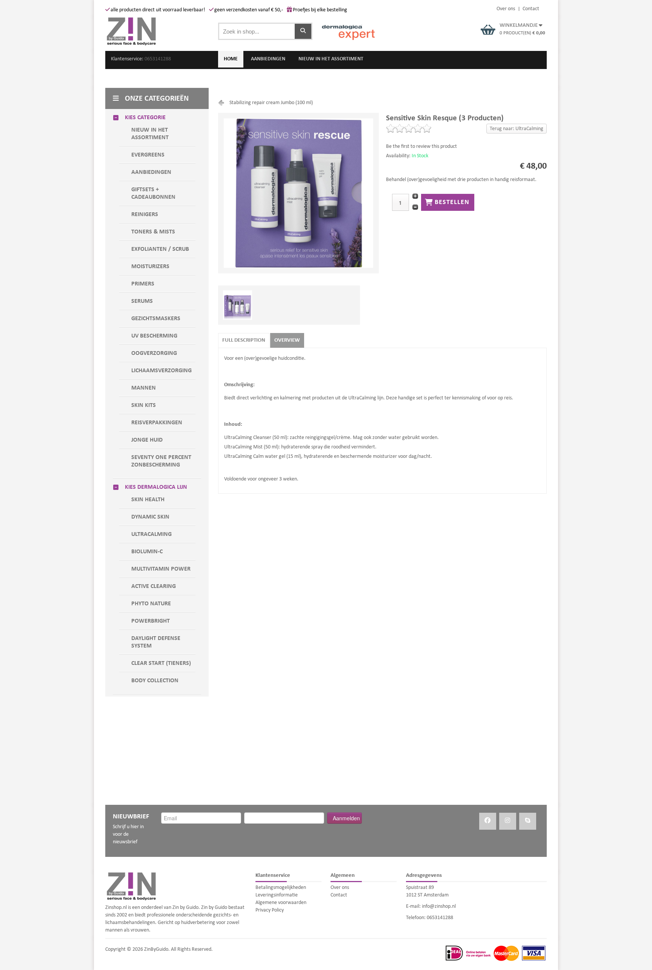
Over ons (506, 9)
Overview (287, 340)
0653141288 (158, 59)
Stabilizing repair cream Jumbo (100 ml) (271, 103)
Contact (531, 9)
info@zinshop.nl (439, 906)
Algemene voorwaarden (280, 903)
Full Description (243, 340)
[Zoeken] (303, 31)
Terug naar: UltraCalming (516, 129)
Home (231, 59)
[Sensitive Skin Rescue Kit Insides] (237, 293)
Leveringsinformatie (276, 895)
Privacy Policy (269, 910)
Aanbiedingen (268, 59)
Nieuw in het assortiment (330, 59)
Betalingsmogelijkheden (280, 887)
